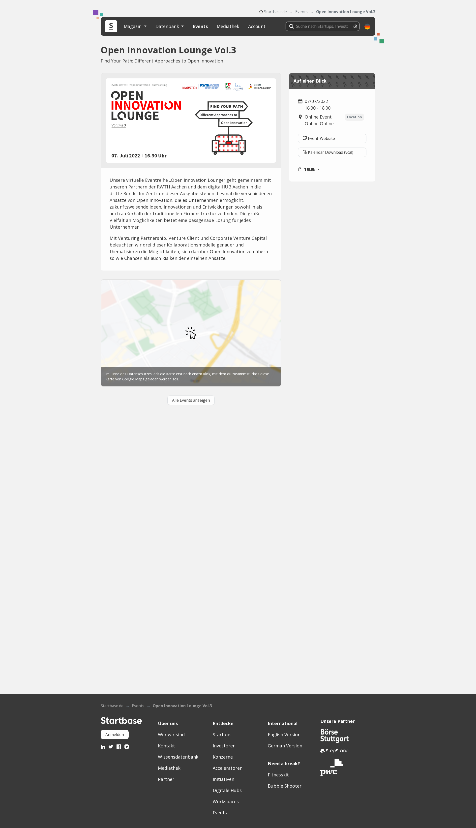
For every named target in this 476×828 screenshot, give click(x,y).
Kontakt (166, 746)
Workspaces (226, 801)
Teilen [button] (310, 169)
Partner (166, 779)
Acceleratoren (227, 768)
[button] (367, 26)
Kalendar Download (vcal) (330, 152)
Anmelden (114, 734)
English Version (284, 734)
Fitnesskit (278, 775)
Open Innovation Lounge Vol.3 (345, 11)
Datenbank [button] (167, 26)
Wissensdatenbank (178, 757)
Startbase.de (275, 11)
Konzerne (223, 757)
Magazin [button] (133, 26)
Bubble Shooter (284, 786)
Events (301, 11)
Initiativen (223, 779)
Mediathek (228, 26)
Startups (222, 734)
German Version (285, 746)
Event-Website (321, 138)
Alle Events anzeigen (191, 400)
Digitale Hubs (227, 790)
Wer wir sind (171, 734)
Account (257, 26)
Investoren (224, 746)
